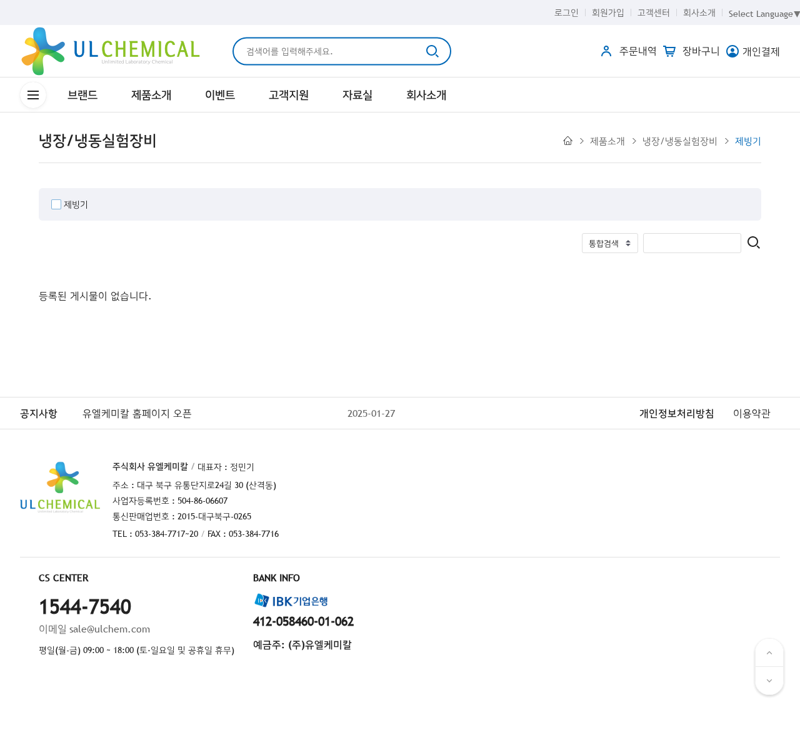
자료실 (357, 95)
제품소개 (151, 95)
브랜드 (82, 95)
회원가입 (608, 12)
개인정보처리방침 (676, 413)
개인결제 (761, 51)
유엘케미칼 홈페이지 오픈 (137, 413)
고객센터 (654, 12)
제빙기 (748, 140)
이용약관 (752, 413)
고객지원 (288, 95)
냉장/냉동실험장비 (680, 140)
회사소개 (699, 12)
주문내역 (636, 51)
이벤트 (220, 95)
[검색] (753, 243)
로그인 (566, 12)
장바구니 (699, 51)
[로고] (110, 51)
